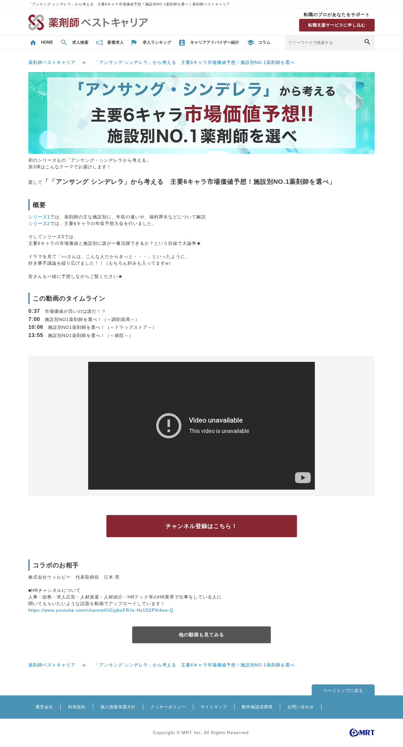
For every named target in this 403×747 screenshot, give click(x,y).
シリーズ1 (39, 216)
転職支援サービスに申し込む (337, 25)
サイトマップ (214, 707)
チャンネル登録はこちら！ (201, 526)
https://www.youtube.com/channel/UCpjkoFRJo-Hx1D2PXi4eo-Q (100, 610)
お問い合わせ (300, 707)
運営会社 (44, 707)
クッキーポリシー (168, 707)
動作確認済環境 (257, 707)
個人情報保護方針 (118, 707)
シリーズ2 (39, 223)
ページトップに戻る (343, 690)
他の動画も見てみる (201, 634)
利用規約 (77, 707)
